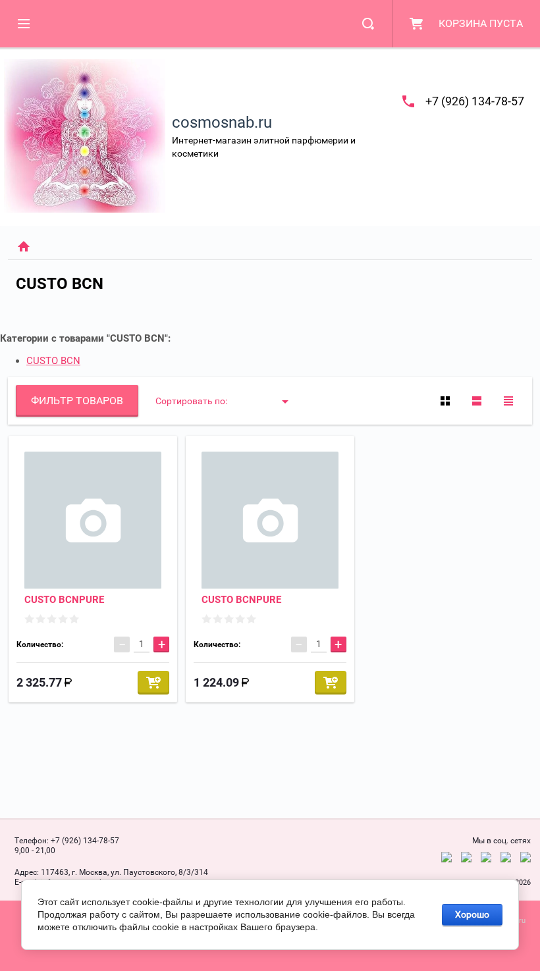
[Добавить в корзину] (153, 683)
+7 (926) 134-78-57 (474, 101)
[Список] (477, 401)
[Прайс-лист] (508, 401)
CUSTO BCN (53, 361)
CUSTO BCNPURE (64, 600)
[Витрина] (445, 401)
